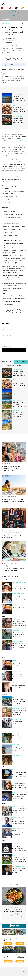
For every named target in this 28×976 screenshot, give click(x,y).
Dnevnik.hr (5, 7)
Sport (18, 7)
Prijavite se (14, 350)
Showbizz (25, 7)
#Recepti (23, 23)
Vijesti (12, 7)
